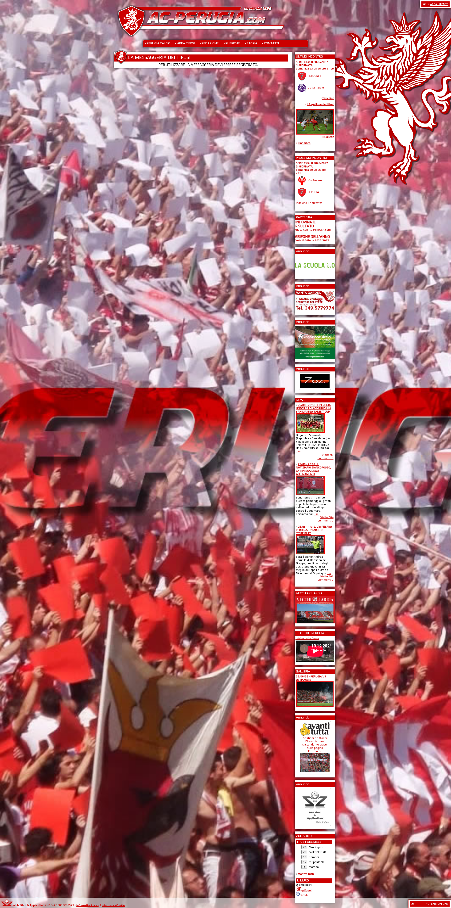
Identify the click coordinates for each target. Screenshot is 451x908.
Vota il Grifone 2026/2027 (312, 240)
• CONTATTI (270, 43)
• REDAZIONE (209, 43)
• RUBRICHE (231, 43)
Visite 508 (327, 576)
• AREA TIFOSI (185, 43)
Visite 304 (327, 517)
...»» (298, 451)
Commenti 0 (326, 458)
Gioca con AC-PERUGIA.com (313, 229)
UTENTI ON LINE (438, 903)
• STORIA (251, 43)
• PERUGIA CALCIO (157, 43)
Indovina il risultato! (309, 202)
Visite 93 (328, 454)
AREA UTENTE (439, 4)
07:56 (304, 894)
